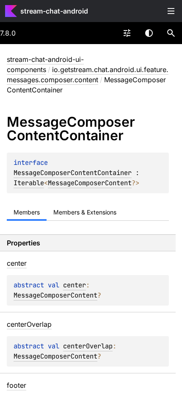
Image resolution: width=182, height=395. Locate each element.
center (74, 285)
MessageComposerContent (90, 182)
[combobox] (127, 33)
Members (27, 212)
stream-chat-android (54, 11)
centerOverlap (88, 346)
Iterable (29, 182)
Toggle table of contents (171, 11)
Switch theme (149, 33)
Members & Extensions (84, 212)
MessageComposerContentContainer (73, 172)
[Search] (171, 33)
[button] (171, 33)
